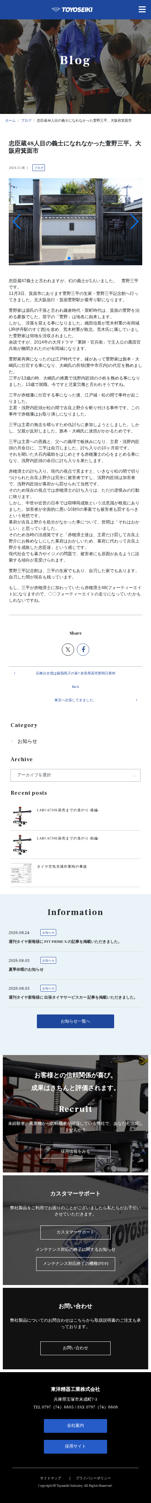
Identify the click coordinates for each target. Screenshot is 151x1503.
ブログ (39, 168)
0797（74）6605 (58, 1407)
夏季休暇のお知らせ (26, 969)
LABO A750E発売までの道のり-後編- (68, 810)
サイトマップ (50, 1478)
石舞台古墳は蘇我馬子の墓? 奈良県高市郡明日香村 (76, 673)
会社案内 (75, 1425)
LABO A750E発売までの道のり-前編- (68, 838)
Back (75, 687)
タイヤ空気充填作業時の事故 (62, 867)
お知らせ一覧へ (75, 1021)
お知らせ (27, 741)
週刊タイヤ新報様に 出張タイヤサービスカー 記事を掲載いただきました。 (73, 997)
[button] (69, 258)
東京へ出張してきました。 (75, 700)
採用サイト (75, 1446)
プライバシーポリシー (93, 1478)
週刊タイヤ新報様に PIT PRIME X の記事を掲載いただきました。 (65, 941)
